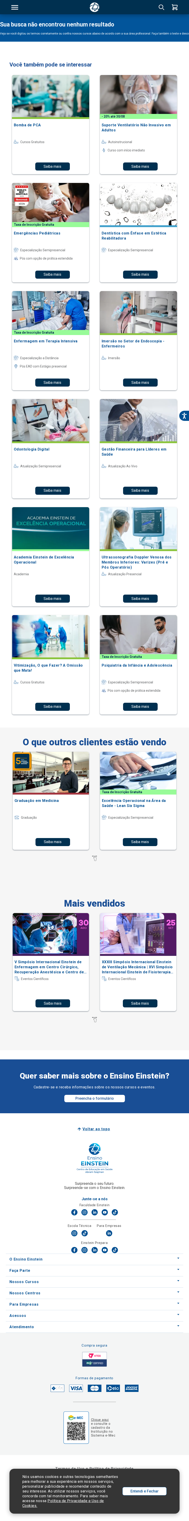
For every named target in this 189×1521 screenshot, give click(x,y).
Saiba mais (52, 166)
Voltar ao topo (96, 1129)
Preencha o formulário (94, 1098)
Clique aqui (100, 1420)
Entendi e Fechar (144, 1491)
